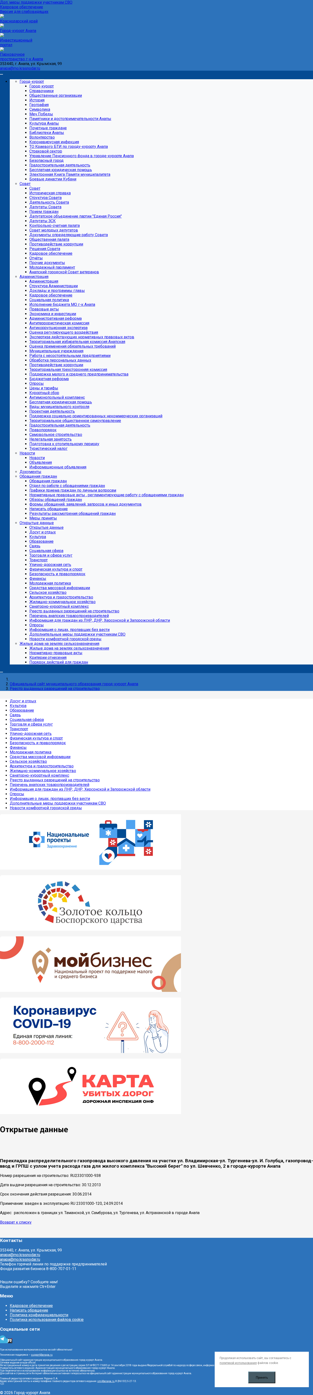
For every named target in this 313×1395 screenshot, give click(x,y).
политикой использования (238, 1363)
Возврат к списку (16, 1222)
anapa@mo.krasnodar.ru (20, 68)
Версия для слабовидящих (24, 11)
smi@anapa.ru (105, 1381)
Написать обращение (29, 1310)
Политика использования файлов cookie (47, 1319)
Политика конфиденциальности (39, 1315)
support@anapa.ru (42, 1354)
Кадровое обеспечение (21, 7)
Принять (262, 1377)
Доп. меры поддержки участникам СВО (36, 2)
